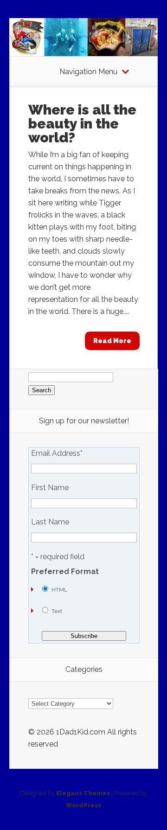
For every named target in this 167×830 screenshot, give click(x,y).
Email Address (57, 453)
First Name (50, 488)
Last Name (50, 522)
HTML (59, 590)
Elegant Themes (83, 793)
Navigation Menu (88, 72)
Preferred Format (65, 571)
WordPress (83, 805)
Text (56, 611)
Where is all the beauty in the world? (82, 124)
